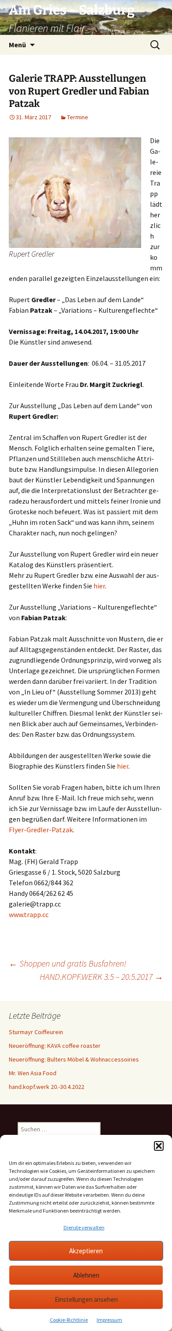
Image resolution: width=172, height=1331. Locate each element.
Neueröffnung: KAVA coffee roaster (55, 1046)
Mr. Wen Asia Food (32, 1073)
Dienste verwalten (84, 1227)
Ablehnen (86, 1275)
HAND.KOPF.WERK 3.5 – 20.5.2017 (101, 976)
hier (99, 585)
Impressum (109, 1319)
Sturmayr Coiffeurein (36, 1032)
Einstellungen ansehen (86, 1299)
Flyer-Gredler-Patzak (41, 829)
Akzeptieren (86, 1251)
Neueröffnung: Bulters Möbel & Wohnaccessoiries (74, 1059)
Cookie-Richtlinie (69, 1319)
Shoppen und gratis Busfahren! (67, 963)
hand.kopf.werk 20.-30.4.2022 (46, 1087)
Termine (77, 117)
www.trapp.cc (29, 914)
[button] (158, 1145)
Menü (17, 44)
